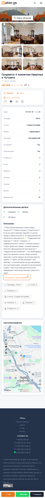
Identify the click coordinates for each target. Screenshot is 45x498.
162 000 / (32, 112)
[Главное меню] (41, 3)
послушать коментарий (15, 277)
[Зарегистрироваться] (35, 3)
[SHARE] (17, 101)
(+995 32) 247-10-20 (23, 443)
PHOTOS (10, 41)
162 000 (11, 85)
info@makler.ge (23, 439)
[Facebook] (11, 101)
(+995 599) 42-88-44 (23, 446)
